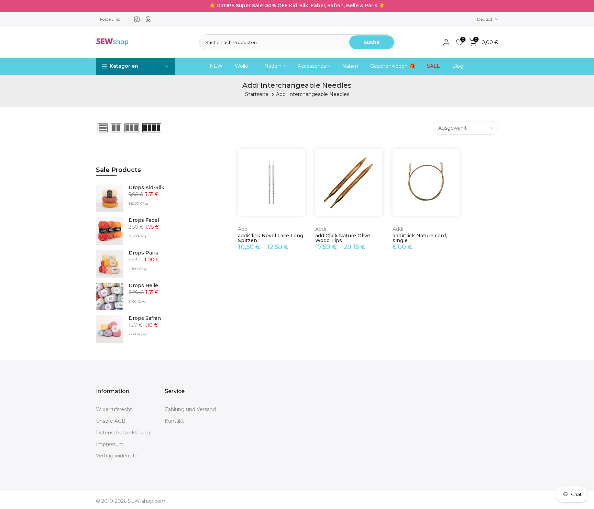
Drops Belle (143, 286)
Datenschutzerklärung (123, 432)
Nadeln (273, 66)
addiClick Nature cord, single (420, 237)
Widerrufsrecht (114, 409)
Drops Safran (145, 318)
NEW (216, 66)
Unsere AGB (110, 421)
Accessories (312, 66)
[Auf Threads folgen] (148, 19)
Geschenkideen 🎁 (392, 66)
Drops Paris (143, 253)
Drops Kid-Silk (146, 188)
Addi (243, 229)
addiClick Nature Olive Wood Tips (342, 237)
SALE (433, 66)
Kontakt (174, 421)
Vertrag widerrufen (118, 456)
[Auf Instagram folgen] (137, 19)
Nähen (350, 66)
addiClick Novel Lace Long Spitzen (270, 237)
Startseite (256, 94)
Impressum (110, 444)
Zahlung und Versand (190, 409)
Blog (457, 66)
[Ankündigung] (297, 6)
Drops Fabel (144, 220)
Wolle (241, 66)
